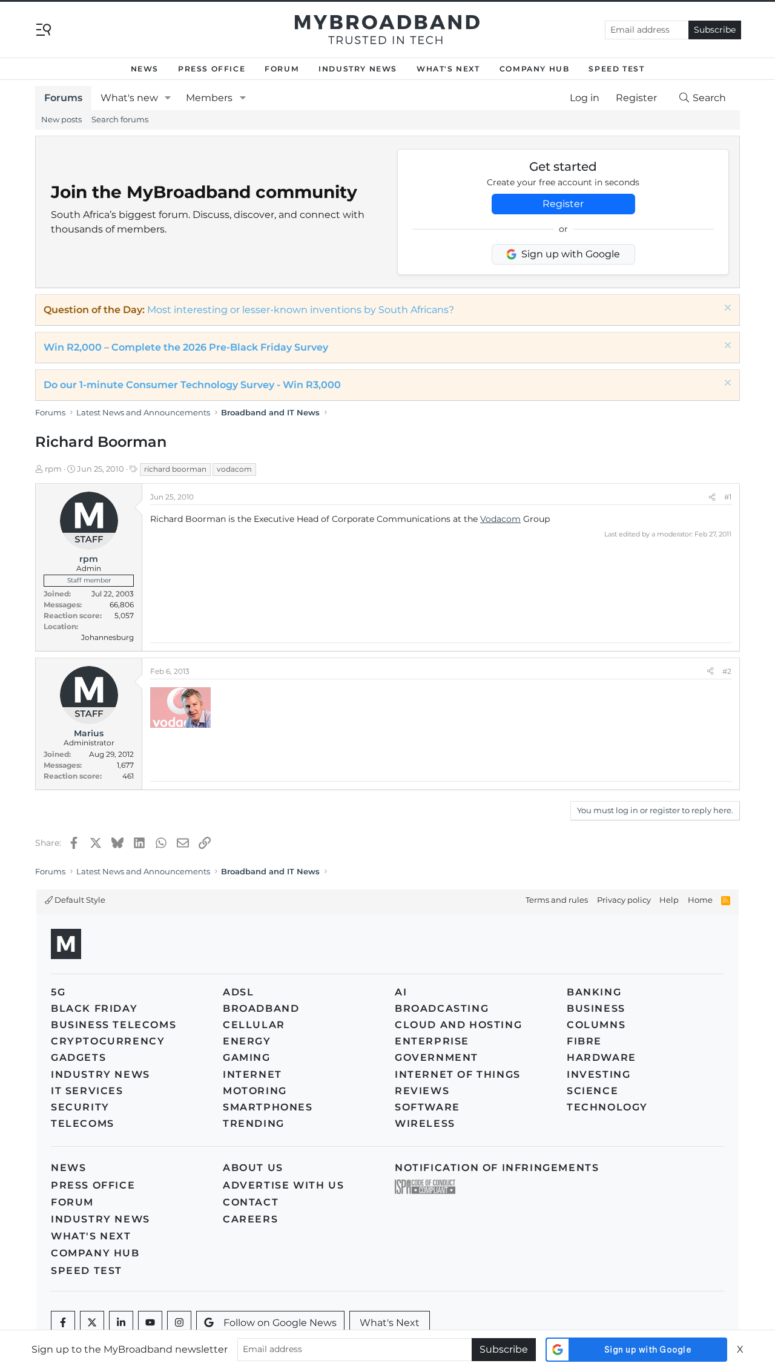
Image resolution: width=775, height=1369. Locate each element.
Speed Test (616, 68)
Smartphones (268, 1107)
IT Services (87, 1091)
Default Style (79, 900)
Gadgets (78, 1057)
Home (700, 900)
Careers (250, 1219)
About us (253, 1167)
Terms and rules (557, 900)
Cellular (254, 1025)
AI (401, 992)
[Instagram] (179, 1323)
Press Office (211, 68)
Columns (596, 1025)
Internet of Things (458, 1074)
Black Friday (94, 1008)
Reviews (422, 1091)
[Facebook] (63, 1323)
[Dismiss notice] (726, 309)
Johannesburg (107, 637)
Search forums (119, 119)
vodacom (234, 468)
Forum (282, 68)
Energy (247, 1041)
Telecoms (82, 1123)
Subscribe (715, 29)
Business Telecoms (113, 1025)
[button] (168, 98)
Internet (252, 1074)
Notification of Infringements (497, 1167)
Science (592, 1091)
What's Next (448, 68)
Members (209, 98)
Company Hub (535, 68)
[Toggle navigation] (43, 29)
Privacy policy (624, 900)
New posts (61, 119)
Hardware (601, 1057)
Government (436, 1057)
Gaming (247, 1057)
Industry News (357, 68)
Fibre (584, 1041)
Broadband (261, 1008)
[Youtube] (150, 1323)
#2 (726, 671)
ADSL (238, 992)
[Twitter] (92, 1323)
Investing (598, 1074)
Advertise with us (283, 1185)
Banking (594, 992)
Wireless (425, 1123)
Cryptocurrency (108, 1041)
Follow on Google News (280, 1322)
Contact (251, 1202)
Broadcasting (442, 1008)
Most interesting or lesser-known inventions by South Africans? (300, 309)
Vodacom (500, 518)
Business (596, 1008)
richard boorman (175, 468)
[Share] (712, 497)
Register (563, 203)
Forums (63, 98)
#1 (727, 496)
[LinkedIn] (121, 1323)
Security (80, 1107)
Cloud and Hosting (458, 1025)
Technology (607, 1107)
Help (669, 900)
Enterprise (432, 1041)
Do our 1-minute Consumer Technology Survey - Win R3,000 (192, 385)
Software (427, 1107)
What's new (129, 98)
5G (58, 992)
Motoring (255, 1091)
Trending (254, 1123)
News (145, 68)
